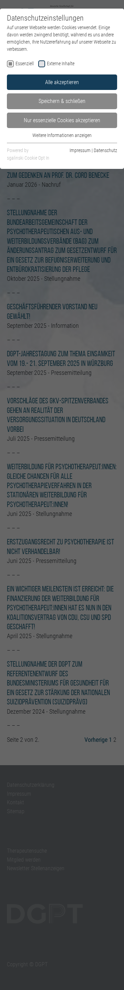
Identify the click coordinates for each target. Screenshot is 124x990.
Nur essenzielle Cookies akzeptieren (62, 120)
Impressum (80, 150)
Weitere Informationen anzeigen (62, 135)
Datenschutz (105, 150)
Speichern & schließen (62, 101)
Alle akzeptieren (62, 82)
